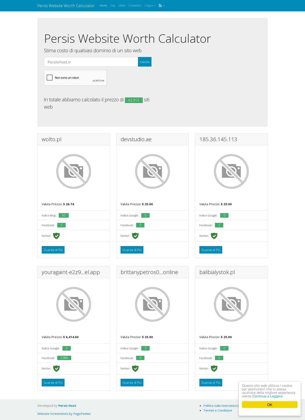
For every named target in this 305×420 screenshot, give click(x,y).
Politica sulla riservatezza (221, 405)
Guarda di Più (53, 250)
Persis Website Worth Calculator (66, 5)
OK (269, 404)
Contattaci (135, 5)
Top (112, 5)
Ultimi (121, 5)
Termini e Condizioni (217, 410)
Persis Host (67, 405)
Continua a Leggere (268, 395)
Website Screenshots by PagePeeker (64, 414)
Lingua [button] (149, 5)
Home (103, 5)
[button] (161, 5)
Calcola (145, 62)
